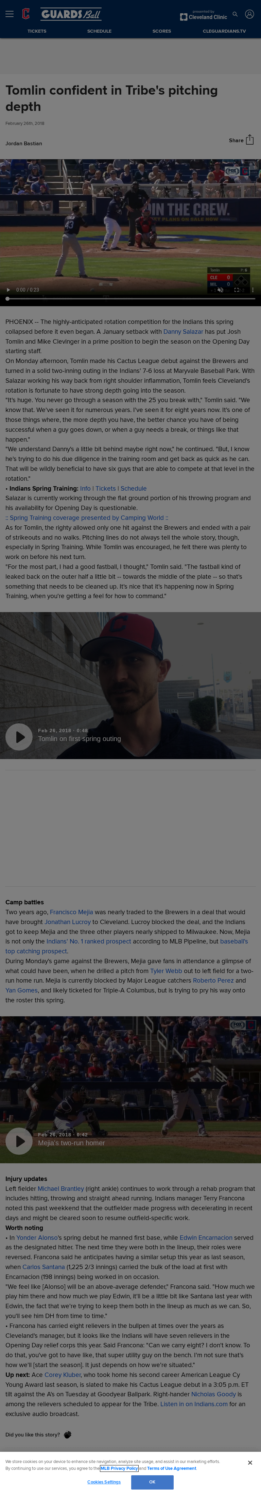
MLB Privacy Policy (119, 1468)
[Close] (250, 1462)
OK (152, 1482)
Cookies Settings (104, 1482)
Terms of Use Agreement (171, 1468)
